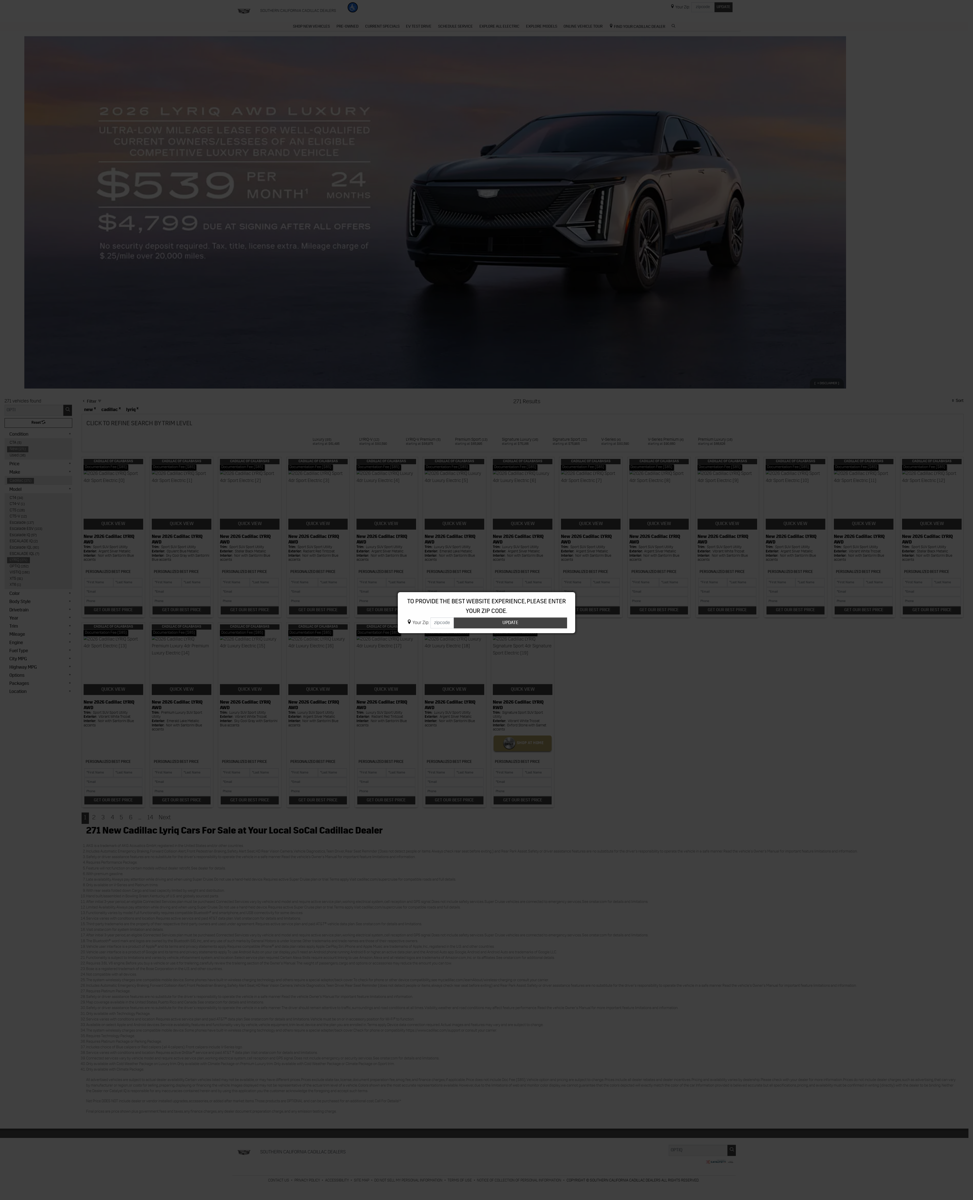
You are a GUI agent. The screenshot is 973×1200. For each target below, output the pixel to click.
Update (510, 623)
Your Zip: (421, 623)
